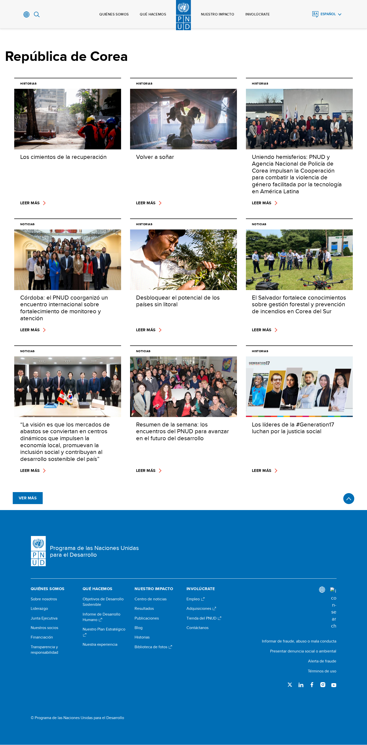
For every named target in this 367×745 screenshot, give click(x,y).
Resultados (144, 608)
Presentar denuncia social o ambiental (303, 651)
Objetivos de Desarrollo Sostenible (103, 601)
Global (26, 14)
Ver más (28, 498)
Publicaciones (147, 618)
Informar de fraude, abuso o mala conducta (299, 641)
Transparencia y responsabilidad (44, 649)
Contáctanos (197, 628)
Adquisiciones (199, 608)
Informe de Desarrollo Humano (101, 617)
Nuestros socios (44, 628)
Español (328, 14)
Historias (142, 637)
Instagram (322, 684)
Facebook (311, 684)
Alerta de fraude (322, 661)
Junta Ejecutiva (44, 618)
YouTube (333, 684)
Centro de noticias (151, 599)
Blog (139, 628)
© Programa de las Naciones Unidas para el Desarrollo (77, 718)
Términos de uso (322, 671)
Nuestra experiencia (100, 644)
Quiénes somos (114, 14)
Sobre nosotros (44, 599)
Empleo (193, 599)
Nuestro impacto (217, 14)
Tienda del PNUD (201, 618)
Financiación (42, 637)
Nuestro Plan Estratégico (104, 629)
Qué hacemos (153, 14)
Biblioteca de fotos (151, 647)
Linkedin (300, 684)
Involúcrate (257, 14)
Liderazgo (39, 608)
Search (37, 14)
